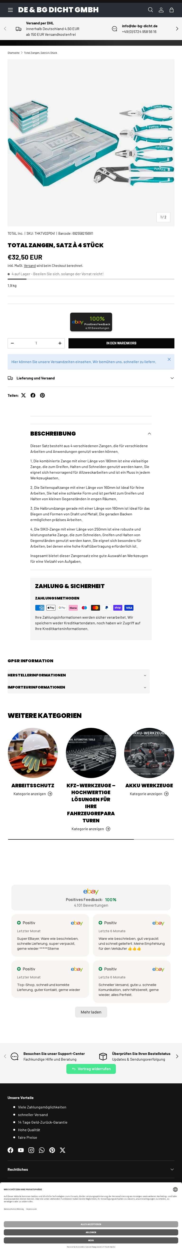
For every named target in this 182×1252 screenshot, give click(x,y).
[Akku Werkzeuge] (149, 753)
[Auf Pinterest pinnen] (42, 395)
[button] (171, 10)
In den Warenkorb (121, 343)
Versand (30, 266)
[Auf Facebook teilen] (33, 395)
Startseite (13, 52)
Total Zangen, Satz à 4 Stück (40, 52)
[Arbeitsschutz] (33, 753)
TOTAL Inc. (15, 233)
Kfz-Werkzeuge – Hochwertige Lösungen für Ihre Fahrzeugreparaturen (91, 803)
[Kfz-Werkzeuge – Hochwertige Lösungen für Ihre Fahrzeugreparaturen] (91, 753)
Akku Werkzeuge (149, 785)
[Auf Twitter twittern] (23, 395)
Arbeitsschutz (32, 785)
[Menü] (10, 10)
